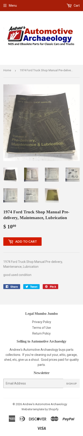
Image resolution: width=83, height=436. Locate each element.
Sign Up (71, 383)
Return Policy (41, 333)
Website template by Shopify (39, 409)
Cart (76, 5)
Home (7, 70)
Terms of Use (41, 327)
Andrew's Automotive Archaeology (45, 404)
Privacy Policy (41, 322)
